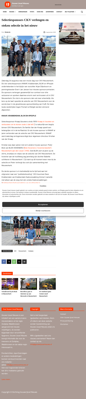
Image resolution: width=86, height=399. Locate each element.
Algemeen (5, 289)
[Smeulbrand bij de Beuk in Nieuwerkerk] (10, 284)
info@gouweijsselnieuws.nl (17, 365)
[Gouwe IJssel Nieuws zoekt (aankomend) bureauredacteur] (71, 33)
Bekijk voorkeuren (43, 211)
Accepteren (43, 204)
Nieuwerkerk (22, 251)
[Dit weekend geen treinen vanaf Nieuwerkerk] (47, 284)
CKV (15, 251)
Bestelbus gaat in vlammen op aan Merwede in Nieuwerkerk (28, 294)
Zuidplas (30, 251)
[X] (9, 261)
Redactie (7, 32)
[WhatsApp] (14, 261)
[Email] (19, 261)
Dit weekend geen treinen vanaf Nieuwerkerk (45, 294)
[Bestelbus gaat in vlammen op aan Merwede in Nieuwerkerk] (28, 284)
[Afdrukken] (24, 261)
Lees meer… (6, 379)
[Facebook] (4, 261)
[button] (81, 11)
